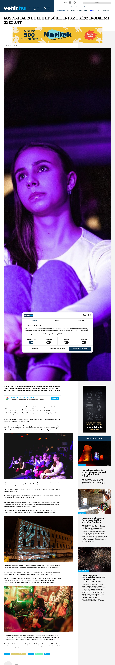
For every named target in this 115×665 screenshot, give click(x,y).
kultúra (7, 654)
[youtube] (65, 2)
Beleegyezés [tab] (34, 320)
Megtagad (35, 348)
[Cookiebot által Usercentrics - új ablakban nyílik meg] (84, 315)
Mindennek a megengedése (80, 348)
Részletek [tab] (57, 320)
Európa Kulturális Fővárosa (18, 654)
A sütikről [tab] (81, 320)
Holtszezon (39, 654)
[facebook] (70, 2)
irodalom (31, 654)
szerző (16, 664)
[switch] (48, 342)
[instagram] (75, 2)
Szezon (47, 654)
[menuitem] (58, 7)
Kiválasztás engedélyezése (57, 348)
